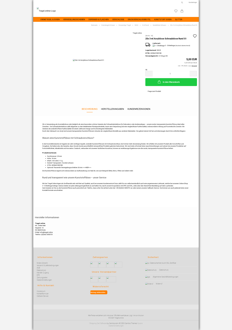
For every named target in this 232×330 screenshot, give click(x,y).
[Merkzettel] (176, 11)
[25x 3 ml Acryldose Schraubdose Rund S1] (88, 59)
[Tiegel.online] (46, 11)
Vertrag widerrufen (97, 292)
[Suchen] (182, 2)
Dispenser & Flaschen (99, 19)
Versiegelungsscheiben (74, 19)
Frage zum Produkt (154, 91)
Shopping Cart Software (98, 323)
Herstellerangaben (112, 109)
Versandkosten (138, 315)
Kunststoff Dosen (162, 19)
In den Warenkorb (171, 82)
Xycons (140, 323)
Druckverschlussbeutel (139, 19)
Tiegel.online (137, 33)
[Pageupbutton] (227, 326)
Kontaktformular (48, 190)
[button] (182, 11)
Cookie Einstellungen (116, 326)
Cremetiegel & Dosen (50, 19)
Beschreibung (90, 109)
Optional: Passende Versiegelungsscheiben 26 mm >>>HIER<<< (69, 167)
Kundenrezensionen (139, 109)
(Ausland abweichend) (182, 45)
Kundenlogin (192, 2)
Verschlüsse (118, 19)
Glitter (178, 19)
